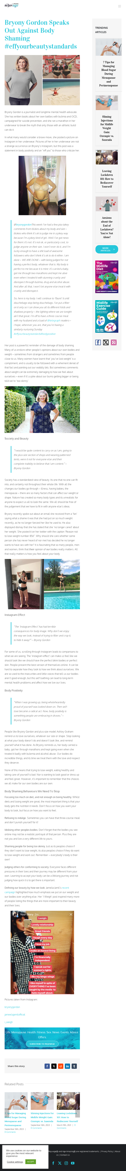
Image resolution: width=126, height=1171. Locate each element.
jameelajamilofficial (15, 1014)
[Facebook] (98, 342)
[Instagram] (113, 342)
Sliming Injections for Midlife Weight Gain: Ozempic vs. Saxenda (42, 1117)
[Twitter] (106, 342)
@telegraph (53, 320)
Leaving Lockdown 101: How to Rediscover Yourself (67, 1117)
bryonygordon (13, 1007)
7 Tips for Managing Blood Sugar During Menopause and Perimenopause (108, 74)
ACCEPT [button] (30, 1161)
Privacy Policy (107, 1151)
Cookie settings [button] (15, 1161)
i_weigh (9, 1022)
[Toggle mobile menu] (119, 6)
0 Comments (10, 1132)
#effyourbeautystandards (27, 333)
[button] (7, 1113)
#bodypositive (48, 333)
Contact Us (65, 1155)
